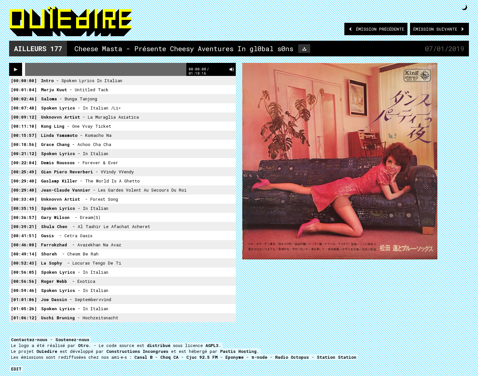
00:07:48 (23, 108)
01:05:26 (23, 308)
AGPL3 (212, 345)
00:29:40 (23, 181)
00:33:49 (23, 199)
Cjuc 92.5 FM (202, 357)
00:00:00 (23, 80)
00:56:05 (23, 272)
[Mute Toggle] (231, 69)
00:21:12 (23, 153)
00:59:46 (23, 290)
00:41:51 (23, 236)
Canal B (143, 357)
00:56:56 (23, 281)
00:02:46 (23, 99)
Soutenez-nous (72, 339)
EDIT (16, 369)
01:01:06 (23, 299)
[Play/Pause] (15, 69)
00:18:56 (23, 144)
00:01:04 (23, 90)
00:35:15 (23, 208)
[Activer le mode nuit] (464, 7)
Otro (83, 345)
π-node (259, 357)
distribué (158, 345)
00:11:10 (23, 126)
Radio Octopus (292, 357)
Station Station (336, 357)
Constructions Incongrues (137, 351)
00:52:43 (23, 263)
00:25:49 (23, 172)
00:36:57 (23, 217)
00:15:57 (23, 135)
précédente (380, 29)
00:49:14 (23, 254)
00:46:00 (23, 245)
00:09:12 (23, 117)
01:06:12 (23, 318)
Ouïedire (46, 351)
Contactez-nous (29, 339)
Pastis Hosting (238, 351)
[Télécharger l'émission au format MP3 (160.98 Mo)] (304, 48)
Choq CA (169, 357)
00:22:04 (23, 163)
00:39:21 (23, 226)
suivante (436, 29)
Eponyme (234, 357)
